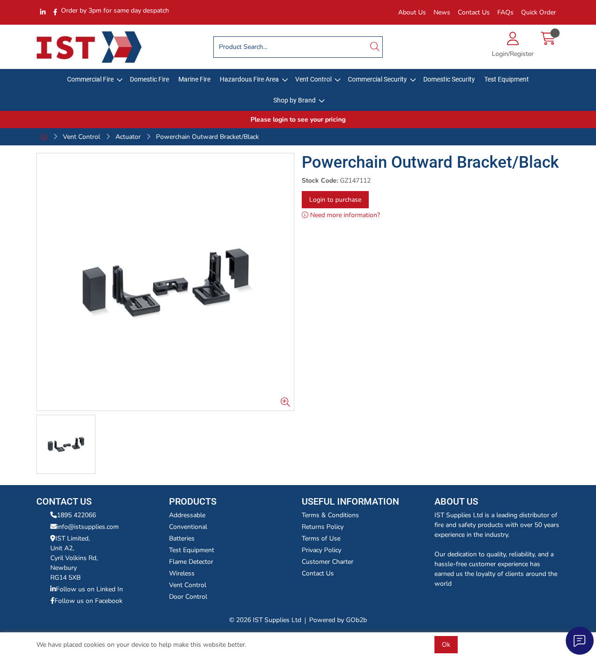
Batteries (182, 538)
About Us (412, 12)
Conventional (188, 526)
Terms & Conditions (330, 515)
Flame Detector (191, 561)
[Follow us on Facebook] (55, 12)
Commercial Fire (90, 79)
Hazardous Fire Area (249, 79)
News (441, 12)
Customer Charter (327, 561)
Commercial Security (377, 79)
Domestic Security (449, 79)
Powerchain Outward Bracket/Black (207, 136)
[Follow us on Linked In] (42, 12)
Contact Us (474, 12)
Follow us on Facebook (88, 600)
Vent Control (313, 79)
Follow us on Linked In (89, 589)
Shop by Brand (294, 100)
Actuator (128, 136)
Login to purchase (335, 199)
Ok (446, 644)
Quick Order (538, 12)
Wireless (182, 573)
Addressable (187, 515)
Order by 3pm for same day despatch (115, 10)
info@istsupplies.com (88, 526)
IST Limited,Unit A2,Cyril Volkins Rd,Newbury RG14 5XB (74, 558)
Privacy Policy (321, 550)
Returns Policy (323, 526)
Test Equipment (506, 79)
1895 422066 (76, 515)
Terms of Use (321, 538)
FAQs (505, 12)
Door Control (188, 596)
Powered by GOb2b (338, 620)
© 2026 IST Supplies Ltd (265, 620)
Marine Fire (194, 79)
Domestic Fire (149, 79)
